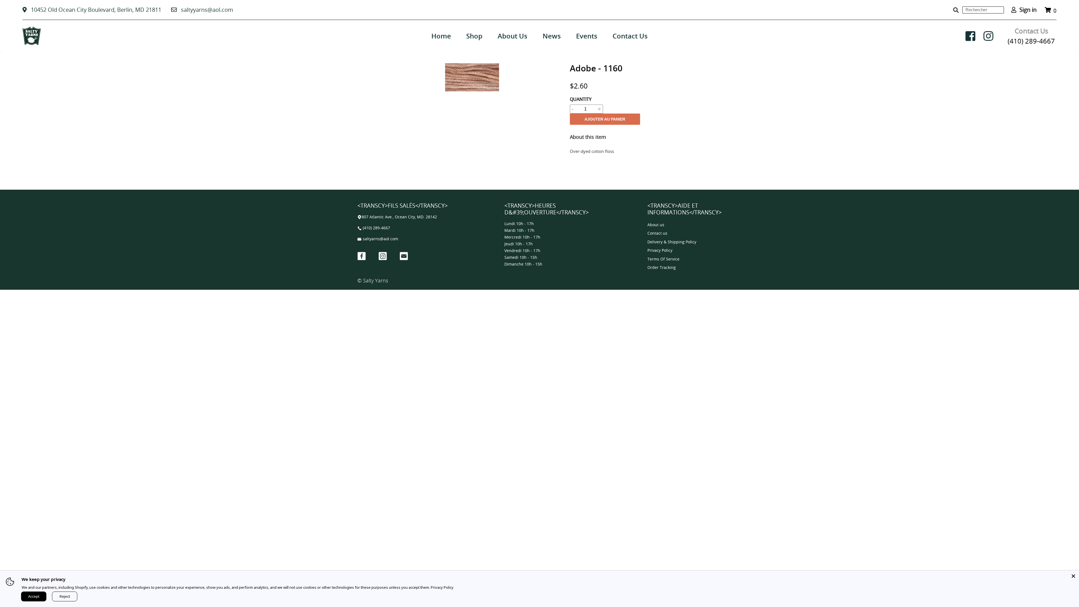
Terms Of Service (663, 259)
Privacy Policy (659, 250)
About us (655, 225)
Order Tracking (661, 267)
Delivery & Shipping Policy (671, 242)
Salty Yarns (375, 280)
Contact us (657, 233)
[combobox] (983, 9)
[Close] (1073, 576)
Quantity (580, 99)
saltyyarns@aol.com (207, 9)
